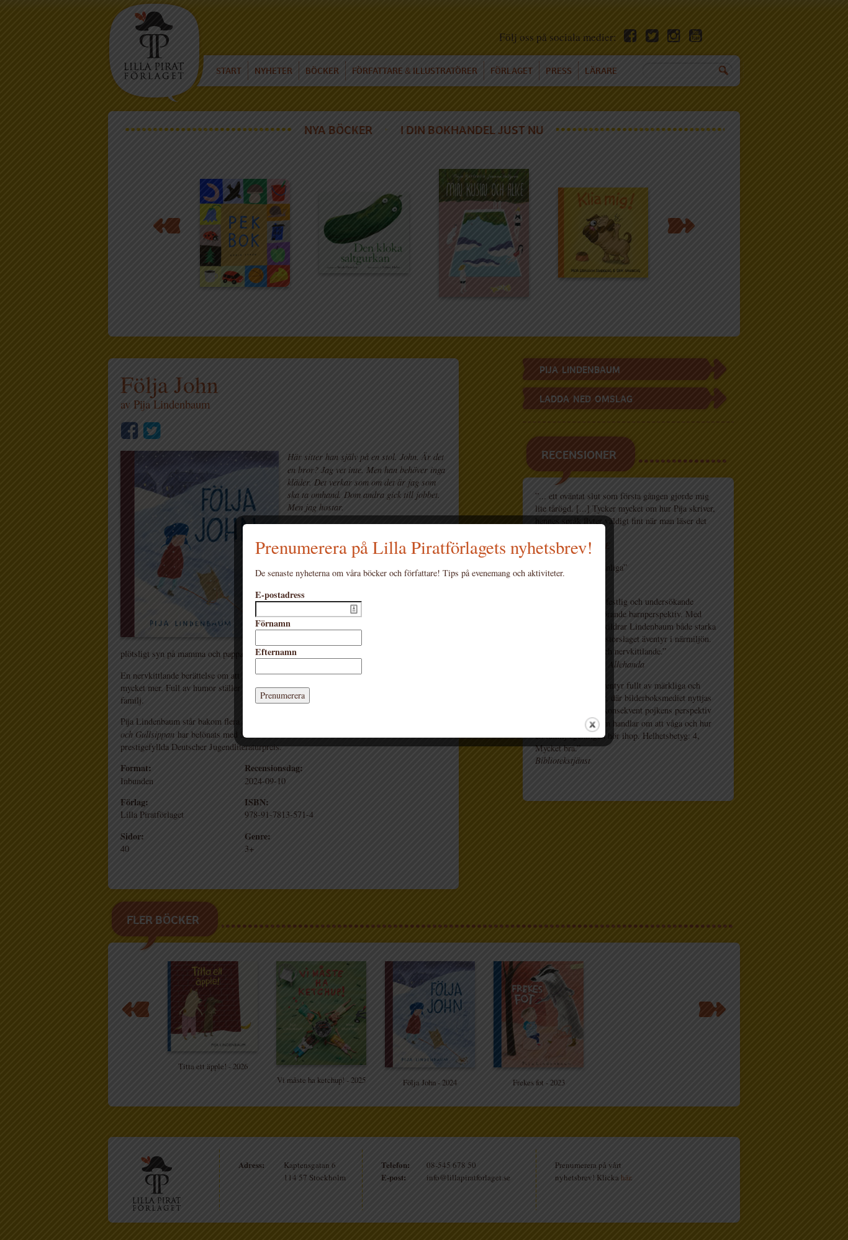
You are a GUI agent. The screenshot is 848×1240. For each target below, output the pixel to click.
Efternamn (276, 652)
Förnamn (273, 623)
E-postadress (280, 595)
